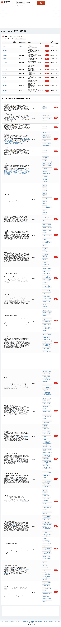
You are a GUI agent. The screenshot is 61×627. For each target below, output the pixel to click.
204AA (44, 132)
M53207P (45, 171)
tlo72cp (45, 168)
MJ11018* (27, 569)
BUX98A (44, 484)
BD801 (44, 319)
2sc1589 (45, 198)
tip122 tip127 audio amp (47, 420)
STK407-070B (46, 264)
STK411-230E (45, 251)
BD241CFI (49, 235)
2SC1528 (45, 210)
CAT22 (44, 249)
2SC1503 (6, 202)
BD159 (20, 299)
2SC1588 (45, 212)
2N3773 (20, 320)
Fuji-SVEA (21, 46)
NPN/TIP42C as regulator (47, 468)
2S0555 (49, 138)
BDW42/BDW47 (46, 540)
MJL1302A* (24, 500)
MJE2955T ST (46, 438)
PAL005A (45, 256)
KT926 (44, 140)
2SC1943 (45, 513)
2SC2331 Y (45, 282)
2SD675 (49, 299)
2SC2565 (6, 142)
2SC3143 (19, 173)
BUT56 (44, 558)
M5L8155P (45, 179)
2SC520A (6, 171)
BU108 (44, 280)
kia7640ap (45, 176)
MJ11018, (45, 560)
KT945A (24, 139)
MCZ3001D (45, 265)
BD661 (44, 348)
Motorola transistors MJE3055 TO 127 (47, 393)
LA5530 (44, 178)
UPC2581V (45, 257)
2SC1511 (49, 196)
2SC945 (28, 171)
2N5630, (44, 449)
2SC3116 (23, 172)
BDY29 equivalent (47, 321)
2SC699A (14, 171)
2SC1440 (9, 140)
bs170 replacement (47, 387)
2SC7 (44, 483)
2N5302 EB (45, 381)
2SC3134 (6, 173)
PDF (47, 46)
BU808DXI (45, 233)
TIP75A (44, 274)
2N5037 (44, 307)
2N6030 (20, 460)
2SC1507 (45, 192)
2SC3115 (19, 172)
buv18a (44, 235)
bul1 (48, 486)
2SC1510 (44, 196)
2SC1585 (45, 106)
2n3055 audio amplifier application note (47, 442)
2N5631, (44, 450)
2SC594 (10, 171)
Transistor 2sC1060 (47, 549)
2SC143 (49, 550)
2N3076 (44, 230)
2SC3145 (6, 174)
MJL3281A (26, 505)
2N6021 (49, 324)
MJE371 (49, 398)
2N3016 (44, 224)
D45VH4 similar (46, 351)
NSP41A (49, 340)
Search (40, 3)
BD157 (13, 299)
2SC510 (19, 170)
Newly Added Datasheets (7, 621)
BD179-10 (17, 478)
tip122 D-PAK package (47, 328)
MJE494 (44, 298)
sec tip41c (45, 500)
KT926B (20, 139)
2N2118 (5, 140)
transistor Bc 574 (47, 534)
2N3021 (49, 224)
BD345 (44, 326)
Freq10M (45, 128)
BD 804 (44, 299)
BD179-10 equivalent (47, 479)
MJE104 (44, 301)
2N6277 (44, 601)
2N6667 (17, 321)
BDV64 (50, 446)
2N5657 (22, 278)
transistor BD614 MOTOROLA (47, 345)
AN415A (44, 436)
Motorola (24, 50)
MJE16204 (11, 385)
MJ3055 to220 (46, 596)
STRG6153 (45, 261)
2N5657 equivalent (47, 277)
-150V (10, 119)
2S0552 (22, 142)
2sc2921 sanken (46, 142)
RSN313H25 (45, 262)
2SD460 (44, 550)
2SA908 (28, 116)
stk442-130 (45, 254)
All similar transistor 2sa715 (47, 553)
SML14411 (15, 143)
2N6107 (49, 332)
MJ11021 (49, 576)
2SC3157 (10, 174)
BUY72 (18, 143)
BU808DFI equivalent (47, 242)
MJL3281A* (17, 500)
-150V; (44, 118)
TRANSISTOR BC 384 (47, 524)
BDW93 (44, 507)
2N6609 (14, 320)
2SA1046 (45, 245)
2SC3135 (10, 173)
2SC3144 (23, 173)
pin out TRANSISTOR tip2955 (47, 383)
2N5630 (16, 459)
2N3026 (44, 229)
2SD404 (44, 556)
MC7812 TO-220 (46, 396)
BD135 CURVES (46, 303)
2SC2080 (49, 322)
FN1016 (44, 259)
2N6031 (49, 450)
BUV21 (13, 592)
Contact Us (56, 621)
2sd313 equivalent (47, 465)
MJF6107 (14, 342)
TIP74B (44, 273)
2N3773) (49, 310)
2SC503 (11, 170)
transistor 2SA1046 (47, 238)
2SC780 (19, 171)
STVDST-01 (45, 248)
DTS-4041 (45, 306)
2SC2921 (12, 141)
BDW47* (6, 550)
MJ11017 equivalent (47, 574)
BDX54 (44, 418)
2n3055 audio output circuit (47, 506)
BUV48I (44, 232)
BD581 (49, 301)
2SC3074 (10, 172)
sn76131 (49, 166)
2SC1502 (45, 200)
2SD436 (44, 324)
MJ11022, (45, 562)
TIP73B (49, 270)
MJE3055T (25, 436)
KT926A (16, 139)
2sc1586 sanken (46, 135)
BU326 (49, 279)
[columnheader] (7, 42)
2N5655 (14, 278)
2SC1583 (45, 201)
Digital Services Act (48, 621)
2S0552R (26, 142)
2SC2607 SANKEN (46, 137)
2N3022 (44, 225)
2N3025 (49, 227)
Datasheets (21, 5)
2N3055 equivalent (47, 531)
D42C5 (48, 378)
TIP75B (48, 274)
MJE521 (14, 410)
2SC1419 (49, 298)
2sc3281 (45, 503)
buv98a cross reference (47, 511)
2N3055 (49, 229)
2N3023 (49, 225)
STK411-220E (45, 253)
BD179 (13, 478)
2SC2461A (24, 141)
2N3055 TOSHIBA (46, 173)
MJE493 (44, 501)
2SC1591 (44, 213)
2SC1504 (13, 202)
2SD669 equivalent (47, 318)
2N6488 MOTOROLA (47, 411)
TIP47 (44, 516)
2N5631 (14, 460)
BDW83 (44, 509)
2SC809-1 (23, 171)
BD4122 (49, 346)
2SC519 (26, 170)
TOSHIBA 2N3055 (46, 170)
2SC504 (15, 170)
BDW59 (48, 558)
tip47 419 (45, 284)
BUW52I (44, 239)
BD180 (48, 470)
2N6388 (44, 315)
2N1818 (28, 139)
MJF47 (13, 525)
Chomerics (45, 458)
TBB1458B (45, 181)
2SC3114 (15, 172)
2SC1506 (6, 203)
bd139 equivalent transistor (47, 528)
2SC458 (24, 169)
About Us (30, 622)
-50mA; (49, 116)
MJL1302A (8, 506)
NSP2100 (45, 350)
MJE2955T (17, 436)
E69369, (44, 334)
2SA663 (44, 346)
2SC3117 (27, 172)
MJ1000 (44, 304)
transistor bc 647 (47, 379)
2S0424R (6, 143)
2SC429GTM (19, 169)
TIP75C (44, 378)
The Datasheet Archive (5, 2)
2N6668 (21, 321)
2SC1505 (21, 202)
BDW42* (16, 548)
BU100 (48, 280)
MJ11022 (6, 573)
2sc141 (44, 389)
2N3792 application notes (47, 286)
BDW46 (27, 549)
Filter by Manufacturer (10, 38)
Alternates (31, 5)
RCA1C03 (45, 532)
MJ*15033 (49, 599)
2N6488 (49, 588)
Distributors (41, 5)
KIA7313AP (45, 174)
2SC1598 (45, 209)
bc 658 (44, 390)
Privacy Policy (17, 621)
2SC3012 (6, 172)
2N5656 (18, 278)
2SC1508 (45, 193)
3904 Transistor (47, 416)
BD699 (50, 233)
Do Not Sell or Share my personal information (32, 621)
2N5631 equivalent (47, 454)
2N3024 (44, 227)
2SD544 (44, 330)
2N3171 (49, 230)
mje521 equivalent (47, 406)
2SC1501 (22, 199)
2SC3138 (15, 173)
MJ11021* (21, 569)
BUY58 (8, 141)
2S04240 (10, 143)
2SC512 (22, 170)
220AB (44, 313)
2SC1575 (45, 203)
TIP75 (48, 273)
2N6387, (48, 313)
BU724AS (45, 243)
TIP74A (48, 271)
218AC (48, 132)
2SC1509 (45, 195)
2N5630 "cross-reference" (47, 456)
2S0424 (16, 141)
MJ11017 (16, 569)
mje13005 (45, 446)
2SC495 (44, 340)
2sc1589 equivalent (47, 207)
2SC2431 (49, 143)
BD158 (16, 299)
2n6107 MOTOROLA (47, 593)
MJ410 (48, 555)
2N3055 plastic (46, 409)
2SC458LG (6, 170)
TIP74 (44, 271)
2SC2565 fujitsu (46, 145)
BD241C (49, 556)
